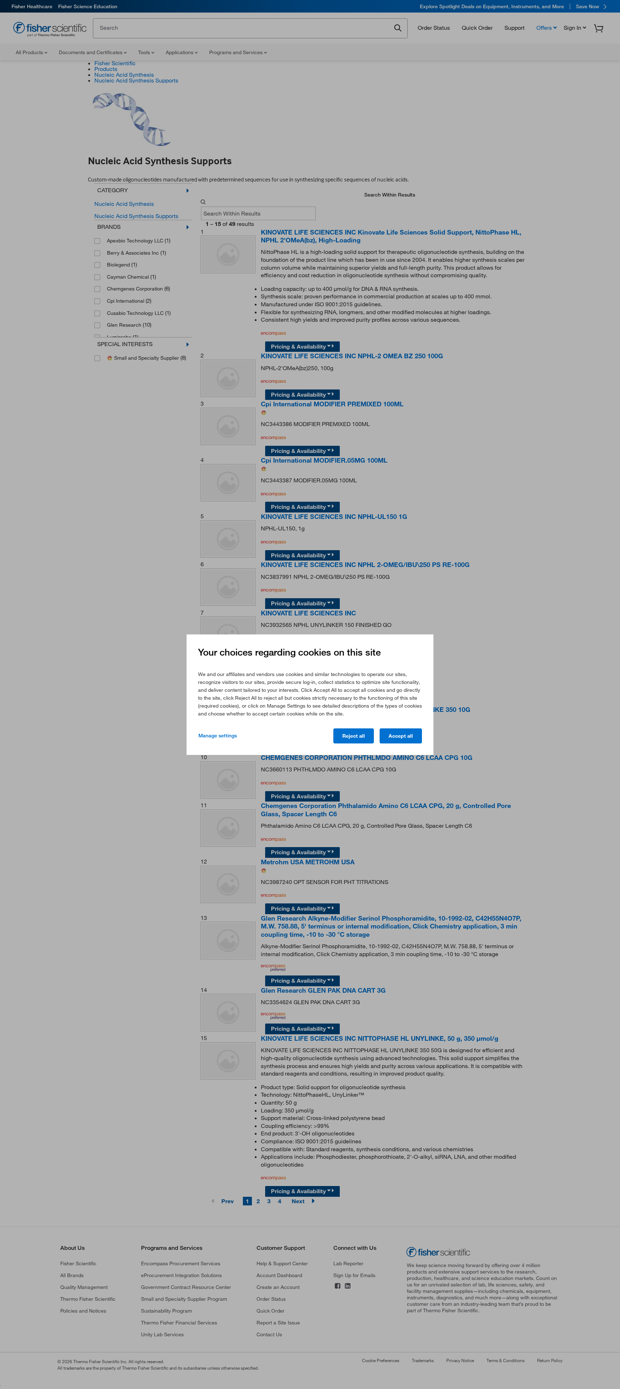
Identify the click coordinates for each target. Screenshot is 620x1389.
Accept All (401, 736)
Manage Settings (217, 735)
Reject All (353, 736)
